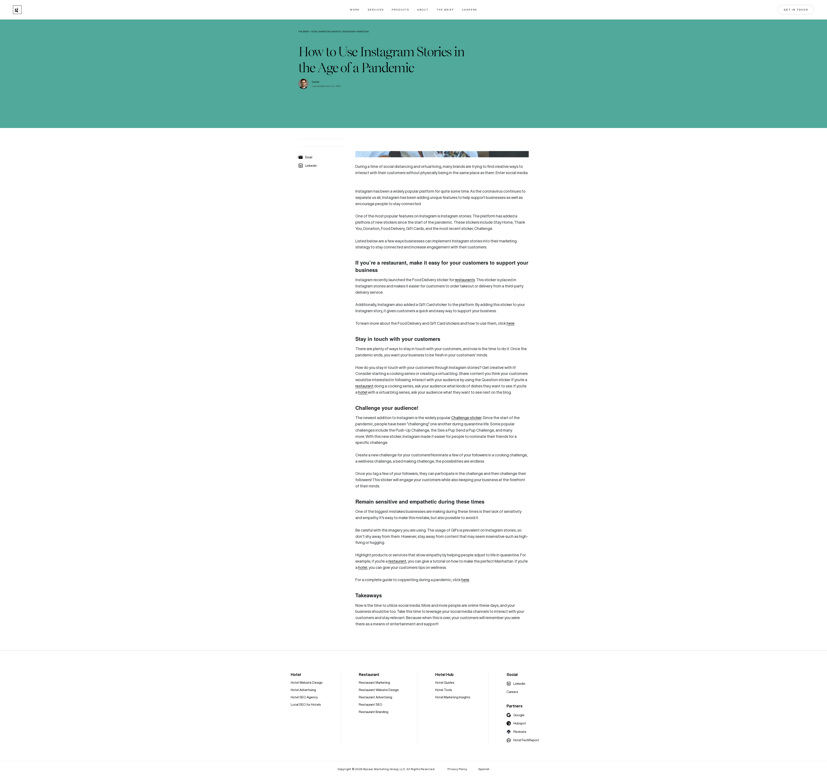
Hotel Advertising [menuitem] (303, 690)
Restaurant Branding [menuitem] (373, 712)
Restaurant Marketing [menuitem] (374, 682)
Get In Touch (796, 9)
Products (400, 9)
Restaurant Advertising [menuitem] (375, 697)
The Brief (445, 9)
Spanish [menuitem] (484, 769)
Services (376, 9)
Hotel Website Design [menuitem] (307, 682)
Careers (469, 9)
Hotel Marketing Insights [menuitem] (452, 697)
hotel (363, 392)
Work (355, 9)
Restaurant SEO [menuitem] (370, 704)
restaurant (364, 386)
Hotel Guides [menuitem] (444, 682)
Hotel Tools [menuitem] (443, 690)
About (423, 9)
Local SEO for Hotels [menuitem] (306, 704)
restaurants (465, 279)
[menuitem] (516, 683)
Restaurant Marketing (355, 32)
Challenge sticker (466, 417)
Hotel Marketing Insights (326, 32)
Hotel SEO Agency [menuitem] (304, 697)
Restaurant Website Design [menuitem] (379, 690)
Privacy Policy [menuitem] (457, 769)
